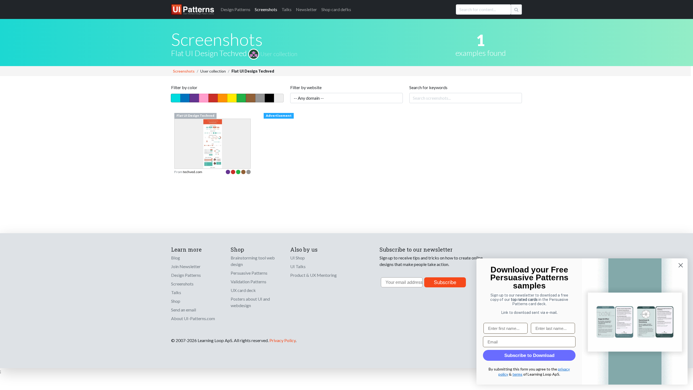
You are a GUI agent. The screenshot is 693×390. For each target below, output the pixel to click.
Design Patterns (186, 275)
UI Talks (298, 266)
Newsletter (306, 9)
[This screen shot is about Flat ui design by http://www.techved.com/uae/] (212, 158)
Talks (287, 9)
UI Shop (297, 257)
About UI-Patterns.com (193, 318)
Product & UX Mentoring (313, 275)
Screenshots (266, 9)
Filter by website (306, 87)
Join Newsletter (186, 266)
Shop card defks (336, 9)
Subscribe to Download (529, 355)
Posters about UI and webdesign (250, 302)
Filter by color (184, 87)
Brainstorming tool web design (253, 261)
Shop (175, 301)
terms (517, 374)
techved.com (192, 172)
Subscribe (445, 282)
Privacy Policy (282, 340)
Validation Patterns (248, 281)
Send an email (183, 309)
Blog (175, 257)
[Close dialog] (680, 265)
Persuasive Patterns (249, 272)
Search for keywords (428, 87)
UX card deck (243, 290)
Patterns (235, 9)
